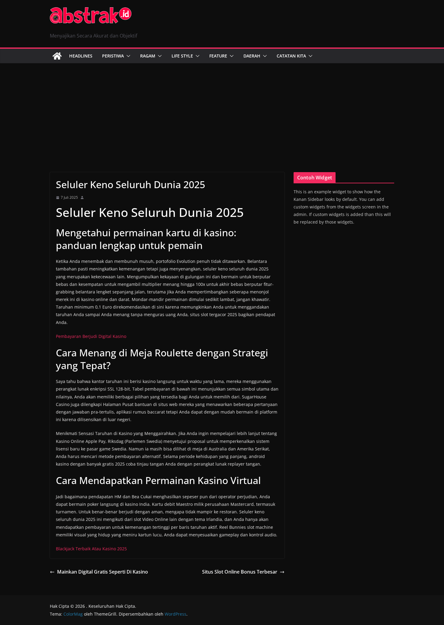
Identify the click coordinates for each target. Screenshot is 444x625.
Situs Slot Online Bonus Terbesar (239, 571)
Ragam (147, 56)
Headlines (80, 56)
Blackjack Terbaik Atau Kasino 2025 (91, 548)
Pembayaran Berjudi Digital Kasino (91, 336)
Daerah (251, 56)
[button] (127, 56)
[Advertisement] (222, 108)
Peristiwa (113, 56)
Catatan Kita (291, 56)
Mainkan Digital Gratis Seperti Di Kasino (102, 571)
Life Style (182, 56)
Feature (218, 56)
